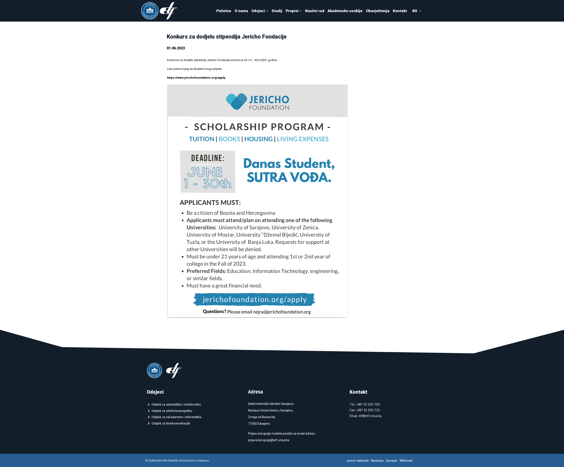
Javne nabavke (357, 461)
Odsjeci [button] (258, 11)
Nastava (377, 461)
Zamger (392, 461)
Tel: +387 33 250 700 (365, 404)
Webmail (406, 461)
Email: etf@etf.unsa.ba (366, 416)
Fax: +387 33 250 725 (365, 410)
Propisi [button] (292, 11)
